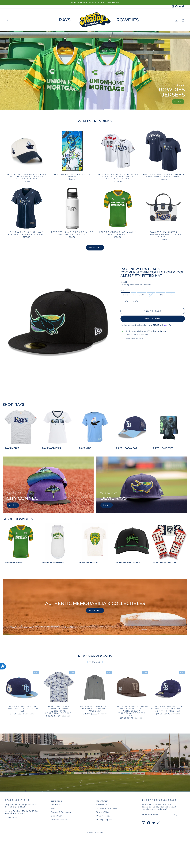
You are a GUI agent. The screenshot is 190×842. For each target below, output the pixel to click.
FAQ (53, 808)
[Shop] (48, 484)
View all (95, 248)
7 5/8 (125, 301)
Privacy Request (104, 820)
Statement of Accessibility (108, 808)
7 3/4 (135, 301)
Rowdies (128, 20)
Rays (65, 20)
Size (123, 290)
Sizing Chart (57, 816)
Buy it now (153, 319)
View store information (136, 338)
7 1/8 (141, 295)
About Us (55, 805)
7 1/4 (151, 295)
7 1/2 (170, 295)
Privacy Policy (103, 816)
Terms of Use (102, 812)
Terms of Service (59, 820)
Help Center (102, 801)
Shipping (124, 285)
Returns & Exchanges (61, 812)
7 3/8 (160, 295)
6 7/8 (125, 295)
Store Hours (56, 801)
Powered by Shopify (95, 832)
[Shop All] (95, 607)
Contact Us (101, 805)
